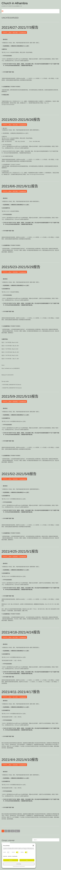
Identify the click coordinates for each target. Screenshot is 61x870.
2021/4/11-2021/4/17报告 (21, 692)
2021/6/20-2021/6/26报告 (21, 120)
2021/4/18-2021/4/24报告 (21, 632)
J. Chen (9, 32)
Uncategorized (22, 32)
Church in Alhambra (15, 3)
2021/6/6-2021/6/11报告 (20, 186)
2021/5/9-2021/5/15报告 (20, 396)
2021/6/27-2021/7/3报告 (20, 27)
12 (12, 831)
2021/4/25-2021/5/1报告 (20, 551)
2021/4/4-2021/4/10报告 (20, 760)
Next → (17, 831)
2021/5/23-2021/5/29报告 (21, 267)
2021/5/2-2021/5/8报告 (19, 474)
